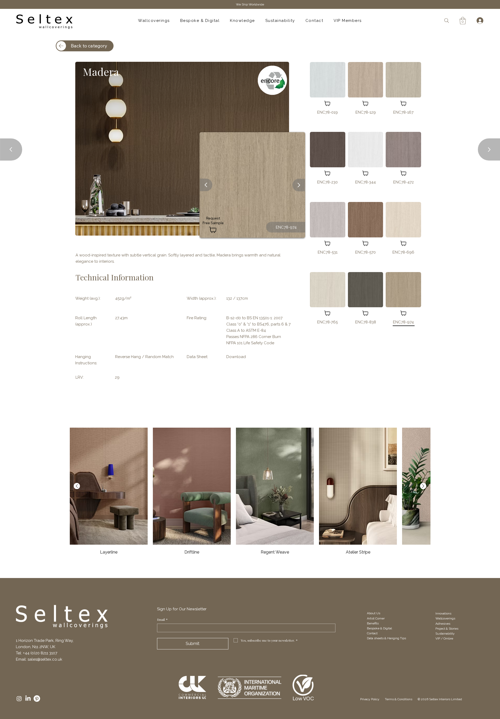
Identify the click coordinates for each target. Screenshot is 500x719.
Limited (456, 699)
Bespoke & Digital (379, 628)
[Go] (206, 185)
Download (236, 356)
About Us (373, 613)
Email (162, 620)
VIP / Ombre (444, 638)
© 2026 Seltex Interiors (434, 699)
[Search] (446, 20)
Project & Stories (447, 628)
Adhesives (442, 623)
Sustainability (445, 633)
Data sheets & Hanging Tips (387, 638)
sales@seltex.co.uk (45, 659)
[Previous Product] (77, 486)
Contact (372, 633)
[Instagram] (19, 698)
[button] (463, 20)
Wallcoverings (445, 618)
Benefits (373, 623)
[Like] (327, 103)
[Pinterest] (37, 698)
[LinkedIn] (28, 698)
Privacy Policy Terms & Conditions (389, 699)
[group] (250, 491)
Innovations (443, 613)
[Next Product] (423, 486)
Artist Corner (376, 618)
